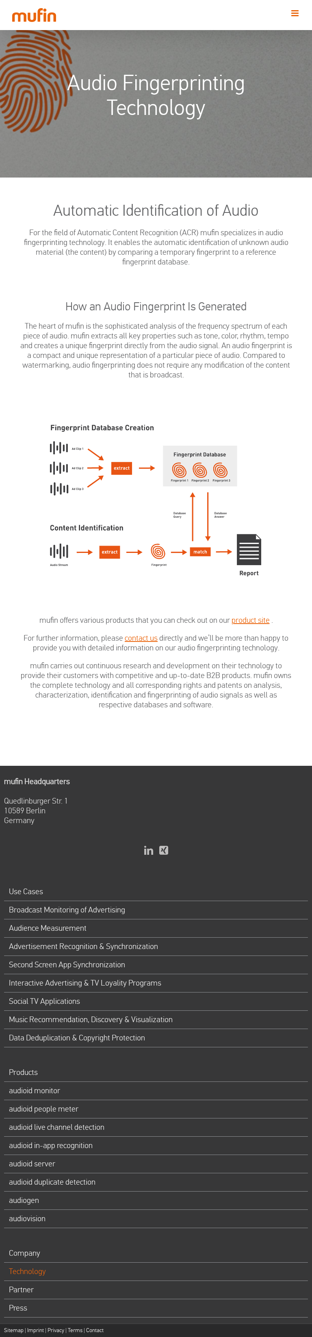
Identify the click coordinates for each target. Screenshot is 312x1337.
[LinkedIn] (148, 850)
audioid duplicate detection (52, 1182)
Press (18, 1308)
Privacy (56, 1330)
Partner (21, 1290)
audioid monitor (34, 1091)
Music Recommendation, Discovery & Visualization (91, 1020)
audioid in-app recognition (51, 1146)
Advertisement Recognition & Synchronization (83, 946)
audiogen (24, 1200)
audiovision (27, 1219)
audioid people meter (43, 1109)
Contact (95, 1330)
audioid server (32, 1164)
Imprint (35, 1330)
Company (24, 1253)
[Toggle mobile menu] (295, 13)
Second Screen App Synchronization (67, 965)
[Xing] (163, 850)
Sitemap (14, 1330)
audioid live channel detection (56, 1127)
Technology (27, 1271)
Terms (75, 1330)
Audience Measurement (48, 928)
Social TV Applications (44, 1001)
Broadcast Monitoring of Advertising (67, 910)
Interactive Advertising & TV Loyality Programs (85, 983)
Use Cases (26, 892)
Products (23, 1072)
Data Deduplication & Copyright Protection (77, 1038)
